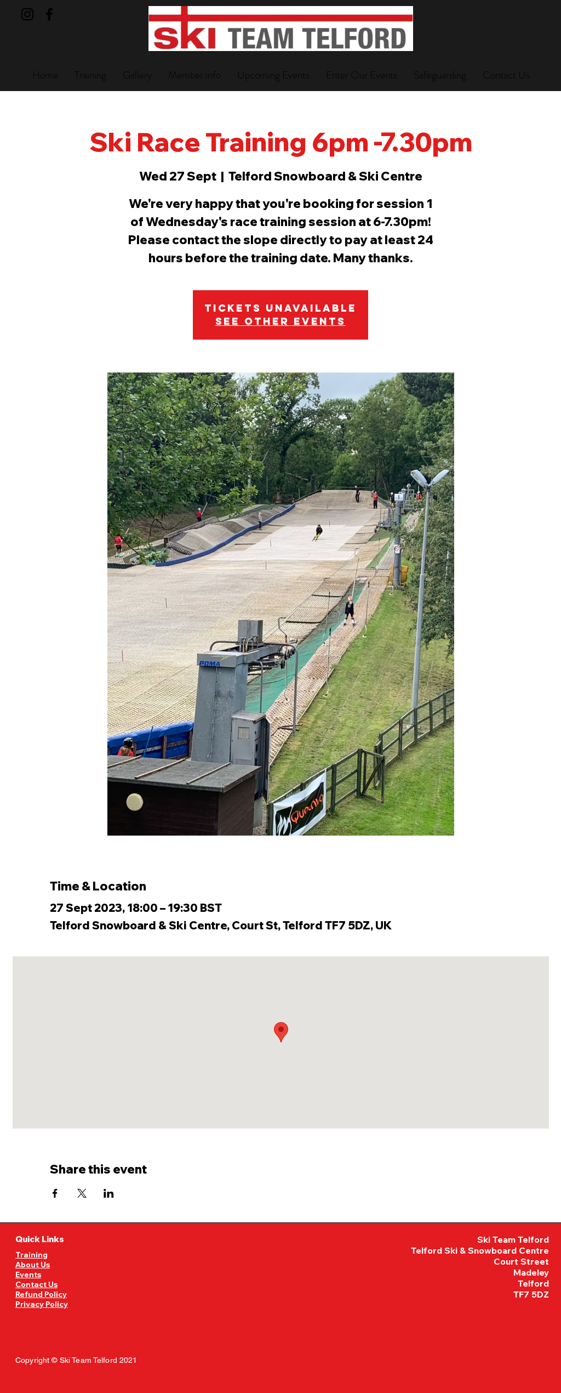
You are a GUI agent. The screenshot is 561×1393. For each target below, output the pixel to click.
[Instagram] (27, 14)
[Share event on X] (82, 1193)
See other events (280, 321)
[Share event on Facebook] (55, 1193)
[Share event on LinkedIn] (109, 1193)
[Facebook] (49, 14)
